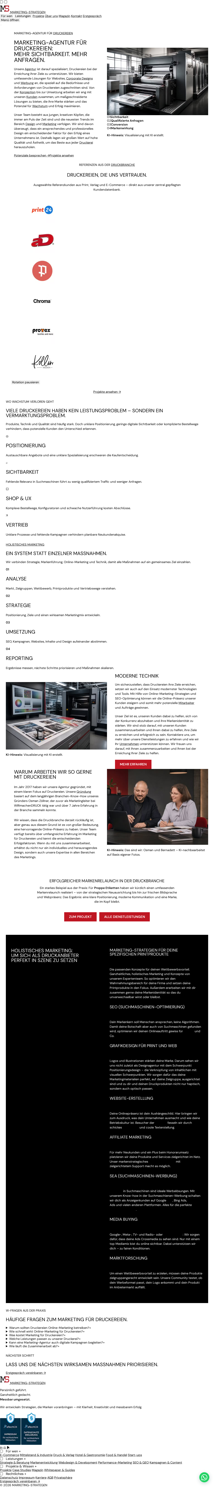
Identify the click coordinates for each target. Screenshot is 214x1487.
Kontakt (76, 16)
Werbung (27, 83)
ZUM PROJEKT (80, 764)
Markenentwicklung (44, 1463)
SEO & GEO (141, 1463)
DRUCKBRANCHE (123, 165)
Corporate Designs (79, 78)
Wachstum (40, 106)
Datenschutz (9, 1478)
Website (161, 970)
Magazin (64, 16)
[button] (204, 1477)
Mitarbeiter (186, 551)
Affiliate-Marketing (162, 1009)
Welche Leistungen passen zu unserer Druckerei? (45, 1186)
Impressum (27, 1478)
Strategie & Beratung (14, 1463)
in (1, 1447)
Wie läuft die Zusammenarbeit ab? (34, 1194)
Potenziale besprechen (31, 155)
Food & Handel (116, 1455)
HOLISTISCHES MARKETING (25, 392)
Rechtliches (16, 1474)
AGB (50, 1478)
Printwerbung (173, 1082)
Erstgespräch (92, 16)
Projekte (38, 16)
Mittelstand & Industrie (36, 1455)
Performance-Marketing (115, 1463)
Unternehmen (129, 592)
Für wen (6, 16)
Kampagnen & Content (166, 1463)
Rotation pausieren (25, 230)
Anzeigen (116, 1039)
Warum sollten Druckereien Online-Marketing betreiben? (50, 1175)
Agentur (30, 69)
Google (189, 879)
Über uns (51, 16)
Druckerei (86, 143)
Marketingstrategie (123, 1057)
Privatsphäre (63, 1478)
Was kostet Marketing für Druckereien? (37, 1183)
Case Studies (21, 1470)
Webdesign (131, 975)
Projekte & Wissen (21, 1466)
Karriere (40, 1478)
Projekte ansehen (61, 155)
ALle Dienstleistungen (124, 764)
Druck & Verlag (63, 1455)
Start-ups (135, 1455)
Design (30, 124)
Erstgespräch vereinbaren (26, 1221)
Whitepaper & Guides (59, 1470)
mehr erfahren (133, 612)
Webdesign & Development (78, 1463)
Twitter (192, 1048)
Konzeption (28, 92)
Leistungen (23, 16)
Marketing (49, 124)
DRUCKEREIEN (63, 33)
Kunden (31, 97)
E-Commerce (9, 1455)
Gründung (84, 639)
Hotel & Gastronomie (90, 1455)
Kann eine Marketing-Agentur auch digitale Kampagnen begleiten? (57, 1190)
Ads (170, 1048)
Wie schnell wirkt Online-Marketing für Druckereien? (47, 1179)
